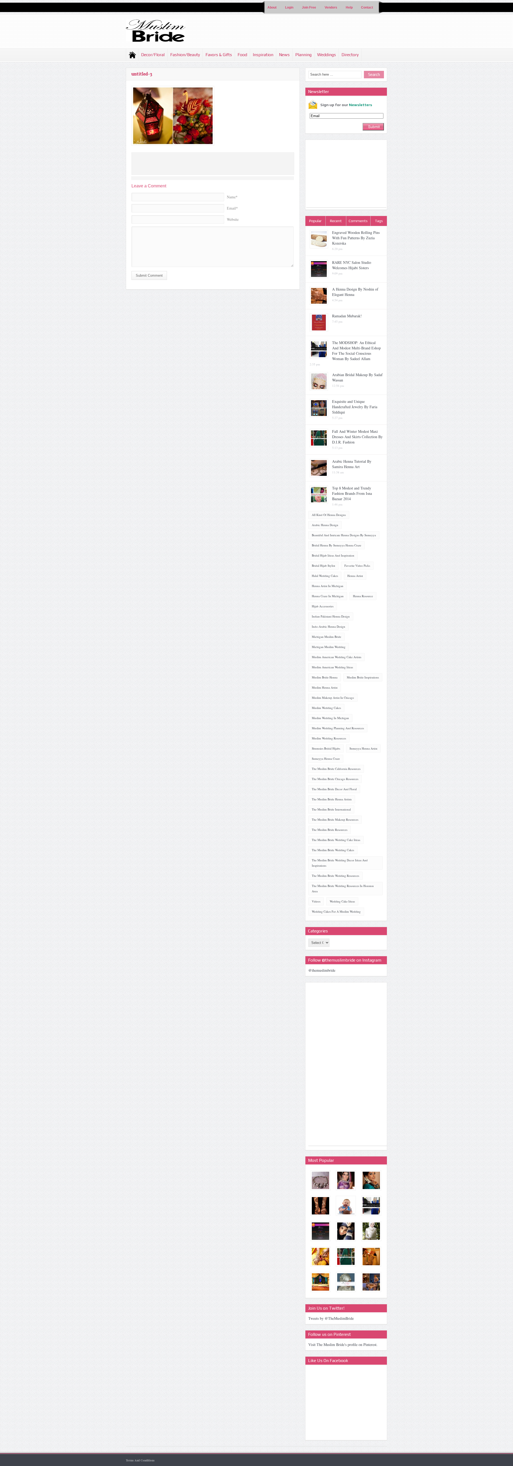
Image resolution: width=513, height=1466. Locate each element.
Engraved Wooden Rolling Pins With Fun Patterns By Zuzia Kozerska (356, 238)
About (272, 7)
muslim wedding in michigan (330, 718)
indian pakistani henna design (331, 616)
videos (316, 901)
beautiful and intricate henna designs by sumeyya (344, 535)
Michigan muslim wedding (328, 647)
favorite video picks (357, 566)
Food (242, 54)
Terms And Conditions (140, 1460)
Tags (379, 221)
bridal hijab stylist (323, 566)
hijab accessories (322, 606)
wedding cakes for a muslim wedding (336, 911)
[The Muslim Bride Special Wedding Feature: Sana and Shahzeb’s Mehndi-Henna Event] (371, 1282)
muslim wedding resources (329, 738)
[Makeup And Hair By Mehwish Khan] (371, 1180)
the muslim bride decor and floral (334, 789)
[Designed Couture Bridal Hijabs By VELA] (371, 1231)
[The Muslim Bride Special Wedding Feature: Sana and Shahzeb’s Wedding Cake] (346, 1206)
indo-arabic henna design (328, 626)
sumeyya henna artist (363, 748)
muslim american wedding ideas (332, 667)
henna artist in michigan (327, 586)
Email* (232, 208)
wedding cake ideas (342, 901)
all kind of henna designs (329, 515)
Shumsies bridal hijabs (326, 748)
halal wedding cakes (325, 576)
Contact (367, 7)
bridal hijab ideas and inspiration (333, 555)
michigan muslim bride (326, 637)
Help (349, 7)
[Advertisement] (346, 174)
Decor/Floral (153, 54)
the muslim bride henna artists (332, 799)
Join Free (309, 7)
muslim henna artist (324, 687)
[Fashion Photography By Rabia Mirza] (346, 1231)
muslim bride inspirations (363, 677)
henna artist (355, 576)
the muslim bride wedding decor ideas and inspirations (340, 862)
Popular (315, 221)
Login (289, 7)
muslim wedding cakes (326, 708)
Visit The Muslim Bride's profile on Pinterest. (343, 1344)
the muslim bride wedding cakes (333, 850)
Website (233, 219)
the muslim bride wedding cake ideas (336, 840)
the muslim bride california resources (336, 769)
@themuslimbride (321, 970)
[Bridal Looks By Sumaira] (346, 1180)
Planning (303, 54)
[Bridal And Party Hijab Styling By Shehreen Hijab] (346, 1282)
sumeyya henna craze (326, 759)
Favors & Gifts (218, 54)
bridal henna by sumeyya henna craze (336, 545)
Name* (232, 196)
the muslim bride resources (329, 830)
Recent (336, 221)
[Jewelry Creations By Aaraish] (320, 1180)
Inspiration (263, 54)
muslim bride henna (324, 677)
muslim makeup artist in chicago (333, 698)
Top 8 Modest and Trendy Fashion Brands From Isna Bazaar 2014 (352, 493)
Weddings (326, 54)
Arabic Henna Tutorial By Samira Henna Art (351, 464)
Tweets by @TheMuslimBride (331, 1318)
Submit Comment (149, 275)
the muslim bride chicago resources (335, 779)
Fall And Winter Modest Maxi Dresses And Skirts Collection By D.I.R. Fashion (357, 437)
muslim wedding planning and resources (338, 728)
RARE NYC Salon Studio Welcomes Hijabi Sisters (351, 265)
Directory (350, 54)
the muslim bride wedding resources (335, 876)
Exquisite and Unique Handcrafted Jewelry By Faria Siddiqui (354, 407)
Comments (358, 221)
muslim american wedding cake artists (336, 657)
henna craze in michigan (328, 596)
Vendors (331, 7)
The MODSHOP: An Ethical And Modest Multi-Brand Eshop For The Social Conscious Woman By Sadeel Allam (356, 350)
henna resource (363, 596)
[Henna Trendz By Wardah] (320, 1206)
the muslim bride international (331, 809)
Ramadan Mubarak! (347, 315)
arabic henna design (325, 525)
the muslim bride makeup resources (335, 819)
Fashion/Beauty (185, 54)
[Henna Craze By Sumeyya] (320, 1257)
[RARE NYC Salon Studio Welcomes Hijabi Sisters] (320, 1231)
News (284, 54)
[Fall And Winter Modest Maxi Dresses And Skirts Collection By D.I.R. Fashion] (346, 1257)
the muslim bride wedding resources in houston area (343, 888)
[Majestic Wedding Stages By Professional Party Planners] (320, 1282)
